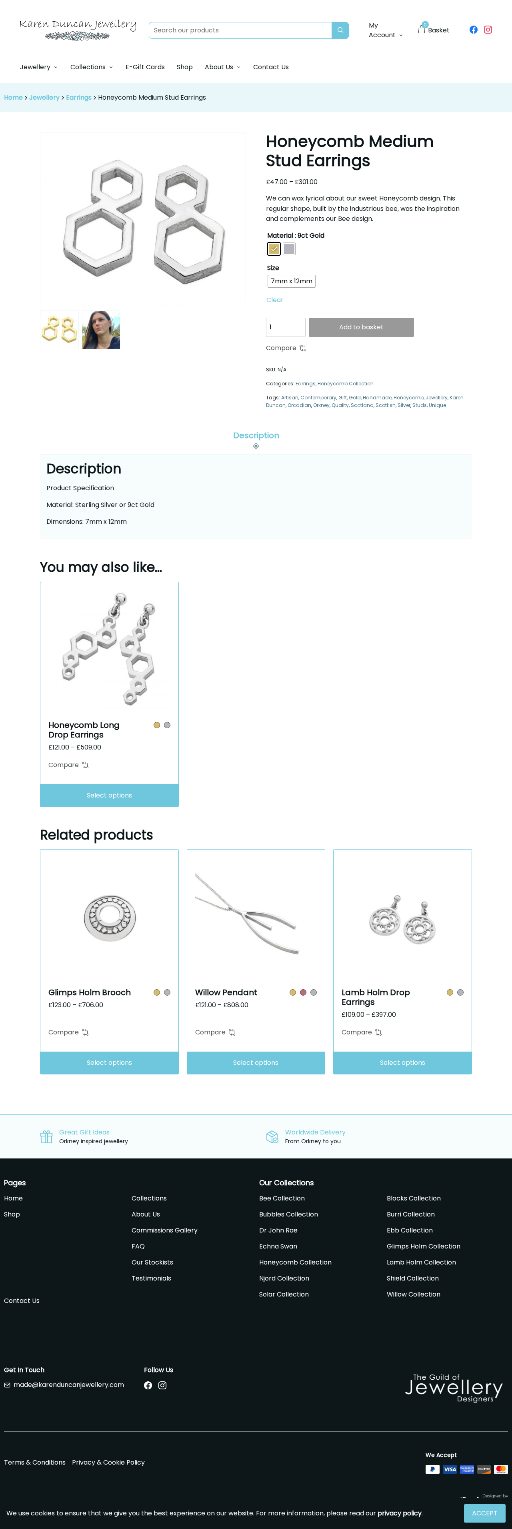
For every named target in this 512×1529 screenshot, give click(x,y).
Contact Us (271, 67)
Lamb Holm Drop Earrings (376, 997)
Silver (404, 405)
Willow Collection (413, 1294)
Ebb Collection (410, 1230)
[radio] (274, 249)
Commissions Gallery (165, 1230)
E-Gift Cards (145, 67)
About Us (219, 67)
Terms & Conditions (35, 1462)
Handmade (377, 397)
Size (273, 268)
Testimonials (151, 1278)
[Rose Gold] (303, 992)
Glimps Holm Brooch (89, 992)
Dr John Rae (278, 1230)
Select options (109, 795)
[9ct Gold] (157, 725)
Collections (88, 67)
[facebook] (474, 30)
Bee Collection (282, 1198)
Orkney (321, 405)
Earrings (79, 97)
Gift (342, 397)
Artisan (289, 397)
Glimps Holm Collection (423, 1246)
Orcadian (299, 405)
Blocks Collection (414, 1198)
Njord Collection (284, 1278)
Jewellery (35, 67)
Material (280, 235)
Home (13, 97)
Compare (281, 348)
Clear (275, 300)
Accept (485, 1513)
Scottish (386, 405)
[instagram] (488, 30)
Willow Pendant (226, 992)
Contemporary (318, 397)
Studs (419, 405)
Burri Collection (411, 1214)
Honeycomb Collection (346, 383)
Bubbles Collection (288, 1214)
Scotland (362, 405)
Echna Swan (278, 1246)
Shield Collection (413, 1278)
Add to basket (361, 327)
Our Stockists (152, 1262)
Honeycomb (409, 397)
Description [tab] (256, 435)
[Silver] (167, 725)
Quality (340, 405)
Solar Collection (284, 1294)
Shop (185, 67)
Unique (437, 405)
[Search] (340, 30)
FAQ (138, 1246)
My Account (382, 30)
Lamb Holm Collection (421, 1262)
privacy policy (400, 1513)
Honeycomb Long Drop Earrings (84, 729)
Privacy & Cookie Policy (108, 1462)
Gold (355, 397)
